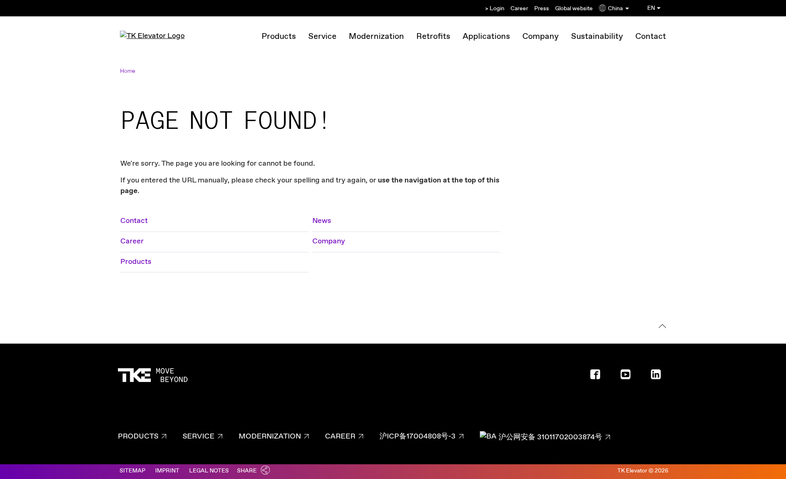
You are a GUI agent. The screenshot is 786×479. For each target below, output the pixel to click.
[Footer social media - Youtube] (629, 377)
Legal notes (209, 471)
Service (322, 36)
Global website (574, 8)
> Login (494, 8)
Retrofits (433, 36)
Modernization (376, 36)
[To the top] (661, 327)
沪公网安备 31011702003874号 (550, 437)
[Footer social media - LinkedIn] (659, 377)
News (321, 221)
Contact (650, 36)
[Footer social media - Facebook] (599, 377)
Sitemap (132, 471)
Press (541, 8)
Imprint (167, 471)
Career (519, 8)
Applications (486, 36)
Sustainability (597, 36)
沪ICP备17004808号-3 (417, 436)
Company (540, 36)
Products (279, 36)
